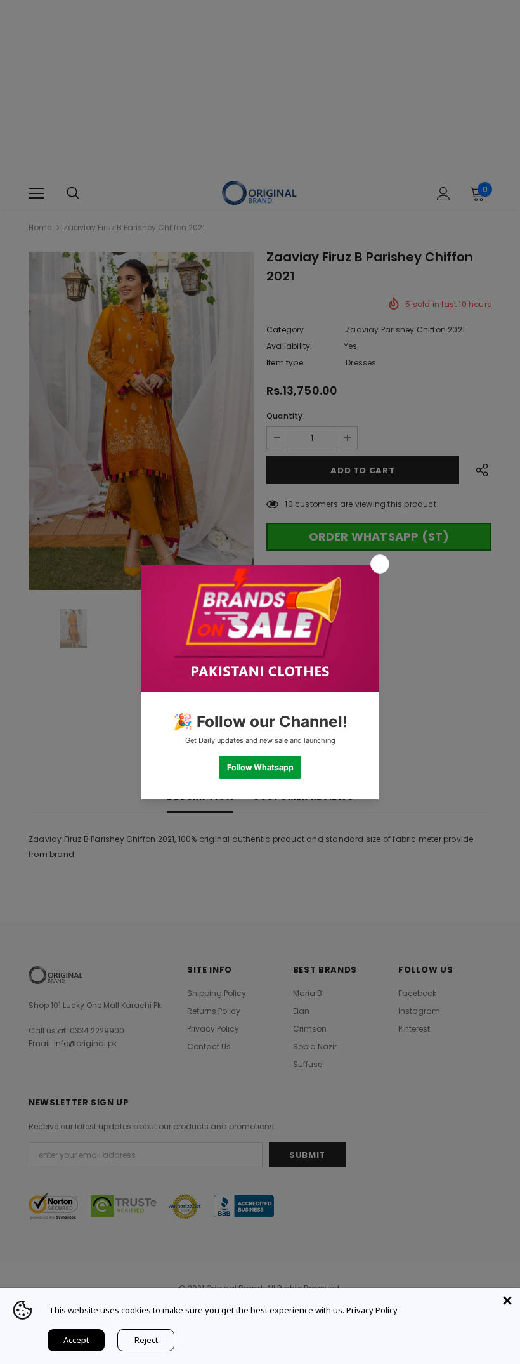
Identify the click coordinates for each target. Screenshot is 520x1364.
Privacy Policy (372, 1310)
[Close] (507, 1300)
